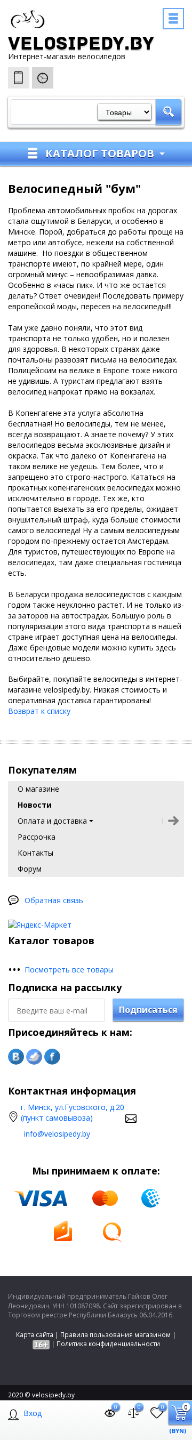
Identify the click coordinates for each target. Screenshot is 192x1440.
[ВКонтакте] (16, 1057)
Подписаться (148, 1010)
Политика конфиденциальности (108, 1343)
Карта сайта (34, 1334)
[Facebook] (52, 1057)
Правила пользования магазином (115, 1334)
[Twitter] (34, 1057)
